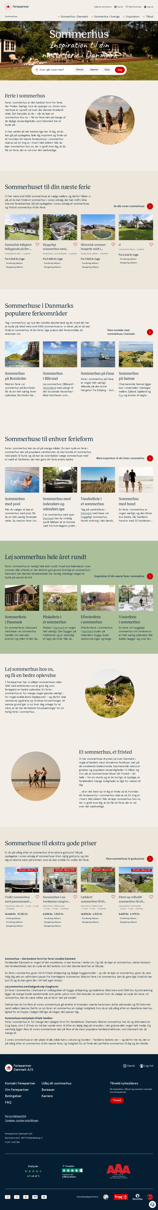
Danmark (48, 518)
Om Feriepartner (17, 1089)
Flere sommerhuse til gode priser (125, 859)
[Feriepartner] (17, 7)
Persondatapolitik (15, 1116)
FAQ (8, 1102)
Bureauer (48, 1089)
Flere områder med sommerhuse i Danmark (121, 332)
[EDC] (105, 1197)
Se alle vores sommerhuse (129, 206)
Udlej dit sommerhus (103, 7)
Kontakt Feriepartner (20, 1083)
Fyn (121, 395)
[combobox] (54, 70)
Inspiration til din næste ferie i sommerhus (119, 576)
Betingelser (13, 1096)
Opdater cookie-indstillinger (22, 1120)
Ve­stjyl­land (49, 388)
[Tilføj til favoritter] (37, 244)
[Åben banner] (152, 1204)
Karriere (47, 1096)
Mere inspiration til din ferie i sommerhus (120, 458)
